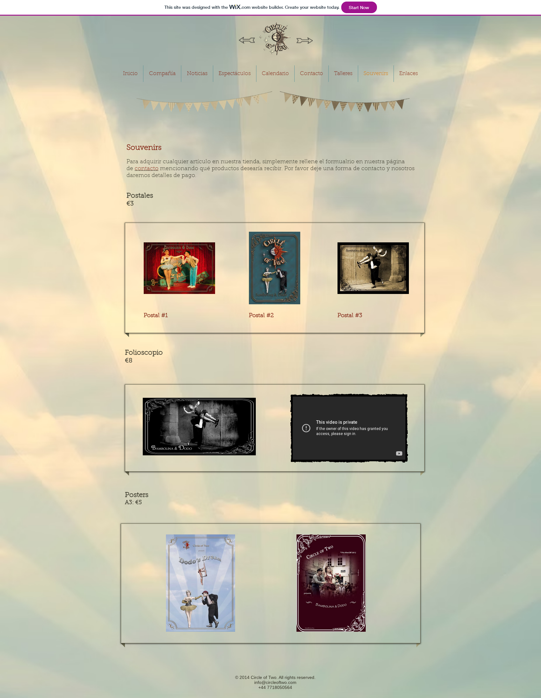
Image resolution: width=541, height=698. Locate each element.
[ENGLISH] (247, 40)
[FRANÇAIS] (304, 40)
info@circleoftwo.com (275, 682)
